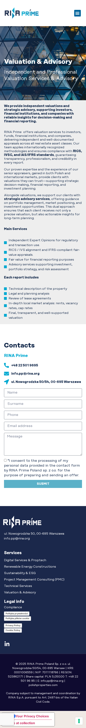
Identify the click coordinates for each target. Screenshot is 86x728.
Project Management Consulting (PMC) (34, 579)
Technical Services (18, 586)
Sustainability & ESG (20, 573)
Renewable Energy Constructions (30, 566)
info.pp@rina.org (17, 538)
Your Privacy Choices (32, 716)
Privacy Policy (13, 625)
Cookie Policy (13, 630)
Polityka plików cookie (17, 618)
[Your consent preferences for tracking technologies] (79, 721)
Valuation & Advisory (20, 592)
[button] (77, 13)
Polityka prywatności (17, 613)
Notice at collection (20, 723)
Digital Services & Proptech (25, 560)
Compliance (13, 607)
